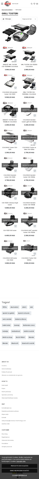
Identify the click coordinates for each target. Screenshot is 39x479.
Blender (5, 343)
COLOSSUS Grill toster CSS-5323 (10, 259)
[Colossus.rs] (12, 3)
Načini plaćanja (6, 391)
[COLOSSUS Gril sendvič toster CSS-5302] (10, 82)
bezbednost (16, 331)
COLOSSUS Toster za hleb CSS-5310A (29, 148)
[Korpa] (37, 4)
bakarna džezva (20, 319)
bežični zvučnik (29, 331)
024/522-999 (5, 424)
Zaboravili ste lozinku (8, 440)
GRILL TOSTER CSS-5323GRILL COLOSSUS (29, 93)
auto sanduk (7, 319)
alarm (24, 307)
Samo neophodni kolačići (19, 471)
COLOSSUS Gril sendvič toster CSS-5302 (9, 93)
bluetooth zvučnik (28, 343)
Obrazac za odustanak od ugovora (12, 375)
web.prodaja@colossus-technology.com (14, 420)
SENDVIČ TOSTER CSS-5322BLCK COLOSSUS (10, 121)
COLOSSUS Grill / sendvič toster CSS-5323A (29, 231)
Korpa (3, 388)
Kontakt (4, 417)
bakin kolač (6, 325)
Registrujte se (5, 437)
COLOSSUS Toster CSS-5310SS (29, 259)
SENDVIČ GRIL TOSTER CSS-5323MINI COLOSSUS (10, 65)
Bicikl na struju (7, 337)
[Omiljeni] (34, 4)
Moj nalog (4, 434)
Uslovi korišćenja (6, 369)
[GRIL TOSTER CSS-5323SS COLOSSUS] (29, 55)
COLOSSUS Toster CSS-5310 (10, 148)
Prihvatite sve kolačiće (19, 466)
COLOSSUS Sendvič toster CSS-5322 (10, 176)
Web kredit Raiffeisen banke (10, 398)
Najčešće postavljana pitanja (10, 411)
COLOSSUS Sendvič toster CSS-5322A (29, 176)
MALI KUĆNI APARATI (7, 10)
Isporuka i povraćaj (7, 395)
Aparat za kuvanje (24, 313)
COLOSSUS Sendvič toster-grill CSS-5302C (29, 121)
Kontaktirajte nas (6, 408)
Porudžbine (5, 443)
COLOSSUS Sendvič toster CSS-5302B (29, 204)
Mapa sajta (5, 414)
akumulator (14, 307)
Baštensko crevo (29, 325)
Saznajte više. (21, 461)
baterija (5, 331)
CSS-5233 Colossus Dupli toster (10, 204)
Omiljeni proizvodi (7, 446)
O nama (4, 365)
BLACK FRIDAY (20, 337)
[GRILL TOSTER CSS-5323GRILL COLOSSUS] (29, 82)
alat (31, 307)
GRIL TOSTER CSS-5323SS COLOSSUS (29, 65)
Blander (31, 337)
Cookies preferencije (19, 475)
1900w (5, 307)
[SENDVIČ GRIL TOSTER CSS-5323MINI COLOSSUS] (10, 55)
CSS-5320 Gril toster (9, 230)
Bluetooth (15, 343)
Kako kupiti (5, 385)
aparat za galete (8, 313)
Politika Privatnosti (7, 372)
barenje (16, 325)
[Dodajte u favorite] (15, 60)
